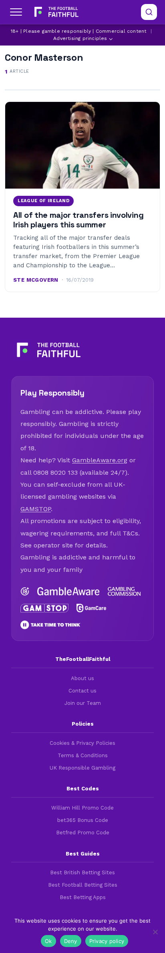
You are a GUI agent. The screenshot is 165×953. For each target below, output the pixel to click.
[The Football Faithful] (55, 12)
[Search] (149, 12)
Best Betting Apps (83, 897)
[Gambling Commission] (124, 591)
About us (82, 678)
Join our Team (82, 703)
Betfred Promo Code (82, 833)
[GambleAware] (68, 591)
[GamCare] (91, 608)
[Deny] (155, 932)
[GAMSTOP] (44, 608)
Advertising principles (80, 38)
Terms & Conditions (83, 755)
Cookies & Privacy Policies (82, 743)
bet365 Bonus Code (82, 820)
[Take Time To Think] (50, 625)
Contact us (82, 691)
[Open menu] (16, 12)
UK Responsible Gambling (82, 768)
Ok (48, 941)
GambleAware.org (99, 460)
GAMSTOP (35, 509)
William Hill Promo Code (82, 808)
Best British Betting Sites (82, 872)
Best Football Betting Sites (82, 885)
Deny (70, 941)
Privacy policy (107, 941)
